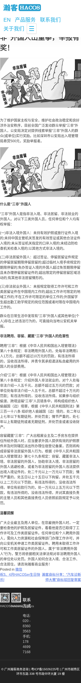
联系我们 (50, 20)
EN (7, 20)
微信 (18, 569)
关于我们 (13, 29)
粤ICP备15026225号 (45, 669)
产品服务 (25, 20)
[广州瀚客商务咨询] (22, 8)
